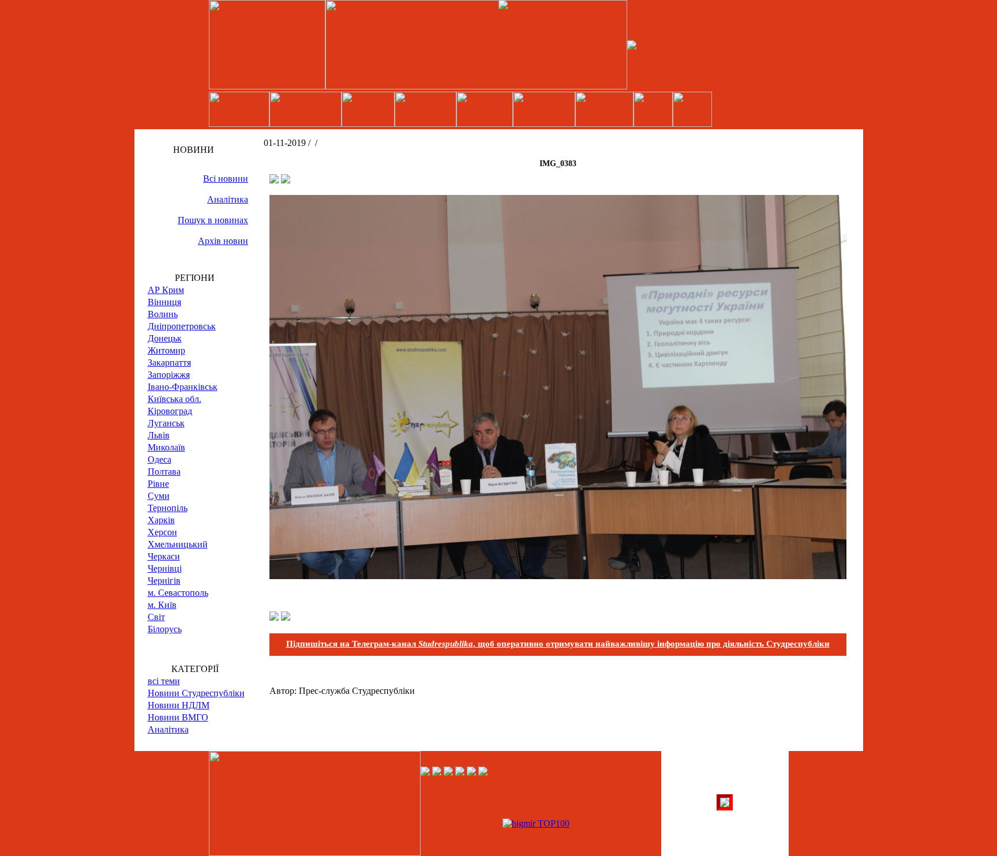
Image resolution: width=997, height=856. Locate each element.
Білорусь (165, 629)
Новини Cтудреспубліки (196, 693)
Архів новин (223, 241)
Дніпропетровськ (182, 326)
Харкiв (161, 520)
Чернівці (165, 568)
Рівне (158, 484)
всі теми (164, 681)
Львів (159, 435)
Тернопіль (168, 508)
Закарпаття (169, 362)
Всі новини (225, 178)
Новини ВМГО (178, 717)
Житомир (166, 350)
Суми (159, 496)
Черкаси (164, 556)
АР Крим (166, 290)
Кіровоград (170, 411)
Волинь (163, 314)
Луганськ (166, 423)
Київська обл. (174, 399)
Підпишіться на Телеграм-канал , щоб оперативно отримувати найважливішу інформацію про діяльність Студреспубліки (558, 643)
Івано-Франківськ (183, 387)
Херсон (162, 532)
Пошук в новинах (213, 220)
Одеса (159, 459)
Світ (156, 617)
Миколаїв (166, 447)
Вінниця (164, 302)
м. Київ (162, 605)
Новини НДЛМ (178, 705)
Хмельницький (178, 544)
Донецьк (165, 338)
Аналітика (227, 199)
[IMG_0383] (557, 576)
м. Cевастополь (178, 593)
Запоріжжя (169, 375)
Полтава (164, 471)
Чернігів (164, 580)
